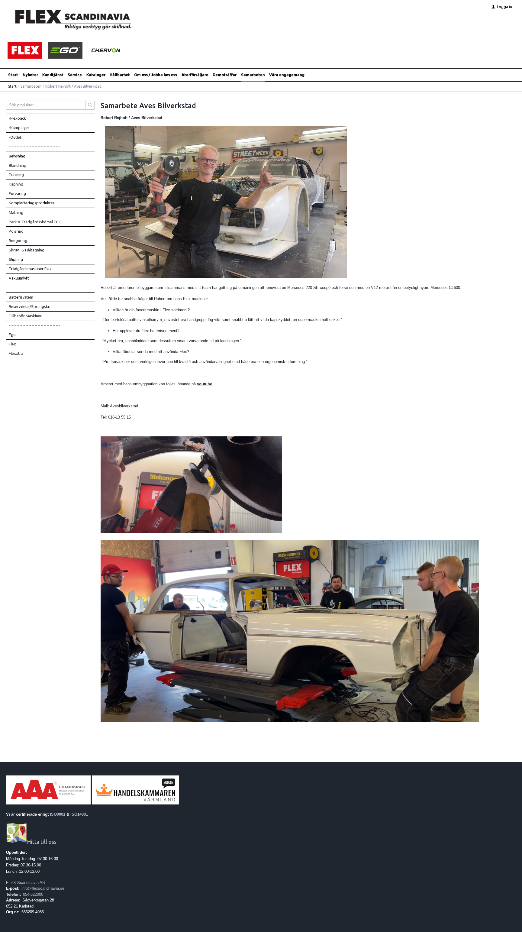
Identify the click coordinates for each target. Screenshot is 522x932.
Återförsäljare (195, 75)
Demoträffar (225, 75)
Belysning (17, 156)
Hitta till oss (41, 842)
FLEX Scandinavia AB (25, 882)
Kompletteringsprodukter (31, 203)
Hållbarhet (120, 75)
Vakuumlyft (19, 278)
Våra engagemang (286, 75)
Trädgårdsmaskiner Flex (30, 269)
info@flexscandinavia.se (42, 888)
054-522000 (33, 894)
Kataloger (95, 75)
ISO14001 (79, 814)
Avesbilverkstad (124, 406)
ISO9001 (57, 814)
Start (13, 75)
